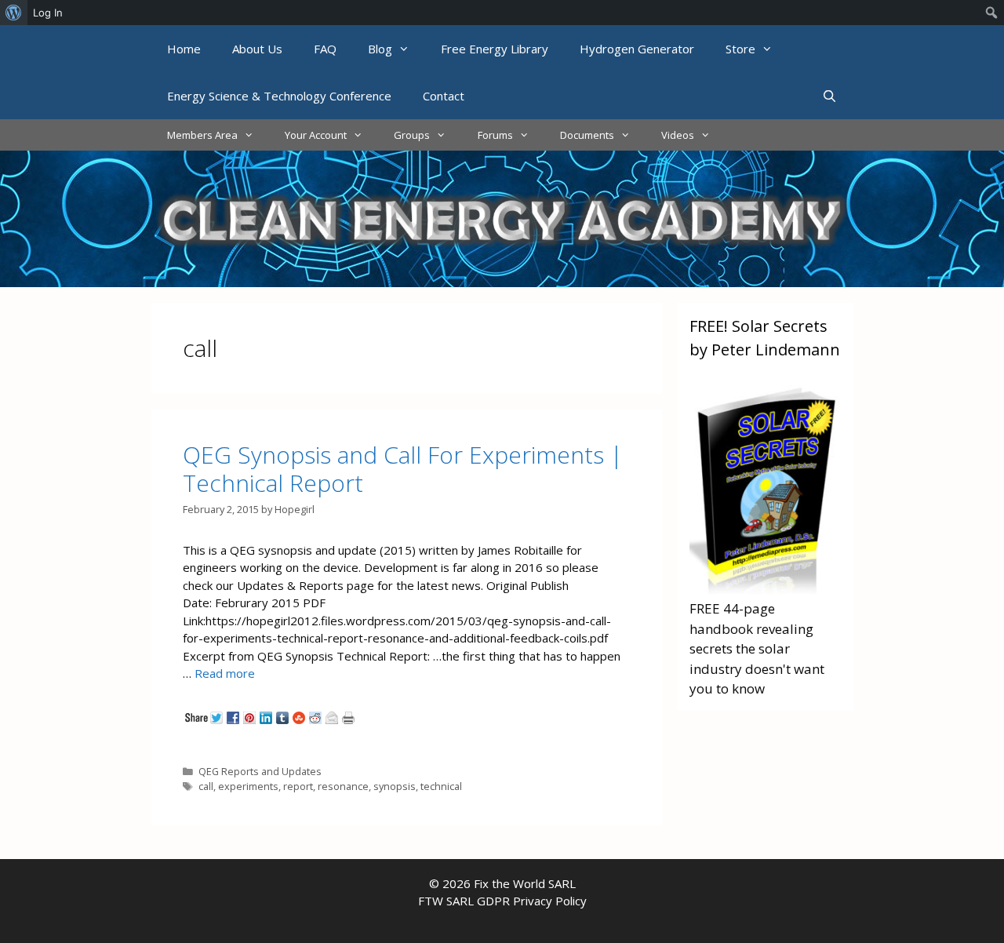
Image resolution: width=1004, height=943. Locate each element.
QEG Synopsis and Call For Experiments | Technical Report (403, 469)
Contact (443, 96)
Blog (380, 48)
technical (441, 786)
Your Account (316, 135)
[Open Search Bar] (829, 95)
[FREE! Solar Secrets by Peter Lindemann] (765, 589)
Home (184, 48)
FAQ (325, 48)
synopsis (394, 786)
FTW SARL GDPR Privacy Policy (502, 900)
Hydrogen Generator (637, 48)
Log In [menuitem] (48, 12)
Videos (677, 135)
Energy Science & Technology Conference (279, 96)
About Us (257, 48)
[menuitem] (13, 12)
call (205, 786)
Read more (225, 673)
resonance (343, 786)
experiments (248, 786)
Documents (587, 135)
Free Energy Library (494, 48)
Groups (412, 135)
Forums (495, 135)
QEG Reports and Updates (260, 771)
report (298, 786)
